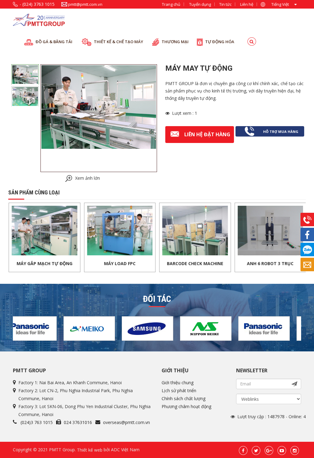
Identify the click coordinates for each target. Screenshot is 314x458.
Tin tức (225, 4)
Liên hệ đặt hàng (207, 134)
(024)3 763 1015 (37, 422)
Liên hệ (246, 4)
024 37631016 (78, 422)
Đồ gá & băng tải (54, 41)
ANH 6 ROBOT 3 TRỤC (230, 263)
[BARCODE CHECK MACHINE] (155, 230)
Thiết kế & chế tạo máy (118, 41)
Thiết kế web (90, 449)
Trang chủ (171, 4)
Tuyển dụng (200, 4)
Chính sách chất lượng (183, 398)
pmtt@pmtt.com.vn (85, 4)
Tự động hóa (219, 41)
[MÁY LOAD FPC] (80, 230)
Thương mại (175, 41)
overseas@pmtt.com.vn (126, 422)
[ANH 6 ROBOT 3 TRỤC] (230, 230)
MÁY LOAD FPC (79, 263)
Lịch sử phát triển (179, 390)
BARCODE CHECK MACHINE (155, 263)
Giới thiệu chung (177, 382)
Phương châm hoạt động (186, 406)
